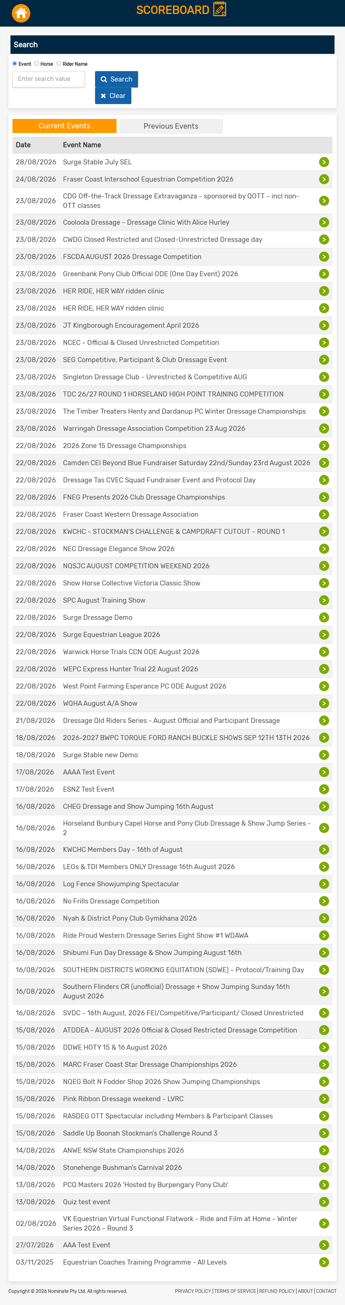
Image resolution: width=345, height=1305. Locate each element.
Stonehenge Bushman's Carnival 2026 (122, 1168)
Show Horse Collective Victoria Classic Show (131, 583)
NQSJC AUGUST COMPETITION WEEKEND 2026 (136, 566)
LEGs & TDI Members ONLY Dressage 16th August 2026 (149, 867)
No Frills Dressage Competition (111, 901)
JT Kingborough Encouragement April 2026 (131, 325)
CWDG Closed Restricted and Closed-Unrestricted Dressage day (162, 239)
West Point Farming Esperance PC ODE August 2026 (144, 686)
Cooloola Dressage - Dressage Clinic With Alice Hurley (146, 222)
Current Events (64, 125)
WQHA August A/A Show (100, 703)
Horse (46, 64)
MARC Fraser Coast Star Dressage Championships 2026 (150, 1064)
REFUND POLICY (277, 1291)
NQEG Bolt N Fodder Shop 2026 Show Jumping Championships (161, 1082)
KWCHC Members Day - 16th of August (123, 850)
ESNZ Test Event (89, 789)
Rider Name (75, 64)
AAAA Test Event (89, 772)
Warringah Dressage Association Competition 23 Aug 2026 (154, 428)
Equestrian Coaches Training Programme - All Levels (145, 1262)
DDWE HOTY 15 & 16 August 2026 (115, 1047)
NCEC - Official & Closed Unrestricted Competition (141, 343)
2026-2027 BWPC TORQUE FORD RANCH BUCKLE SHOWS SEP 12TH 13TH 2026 (186, 738)
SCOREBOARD (174, 10)
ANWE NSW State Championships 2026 (123, 1150)
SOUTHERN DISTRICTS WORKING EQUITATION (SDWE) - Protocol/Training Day (183, 970)
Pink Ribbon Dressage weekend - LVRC (123, 1099)
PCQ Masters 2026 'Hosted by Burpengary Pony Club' (145, 1185)
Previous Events (171, 126)
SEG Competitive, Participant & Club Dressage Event (145, 360)
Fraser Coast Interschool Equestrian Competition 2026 (148, 179)
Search (119, 79)
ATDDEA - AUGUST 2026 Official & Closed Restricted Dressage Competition (180, 1030)
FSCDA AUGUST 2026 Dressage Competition (132, 257)
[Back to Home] (21, 13)
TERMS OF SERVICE (235, 1291)
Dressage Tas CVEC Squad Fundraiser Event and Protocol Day (159, 480)
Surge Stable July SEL (97, 162)
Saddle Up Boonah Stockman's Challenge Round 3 (140, 1133)
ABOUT (305, 1291)
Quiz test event (87, 1202)
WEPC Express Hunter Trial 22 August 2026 (130, 669)
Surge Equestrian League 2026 (111, 635)
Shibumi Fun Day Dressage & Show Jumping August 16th (152, 953)
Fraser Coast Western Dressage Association (130, 514)
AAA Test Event (87, 1245)
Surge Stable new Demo (100, 755)
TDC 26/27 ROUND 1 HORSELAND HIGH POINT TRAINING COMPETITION (173, 394)
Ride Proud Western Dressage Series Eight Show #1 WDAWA (155, 935)
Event (25, 64)
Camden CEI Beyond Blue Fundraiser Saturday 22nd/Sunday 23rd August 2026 (186, 463)
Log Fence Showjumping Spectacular (121, 884)
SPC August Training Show (104, 600)
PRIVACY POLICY (193, 1291)
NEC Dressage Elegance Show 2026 (119, 549)
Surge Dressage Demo (97, 617)
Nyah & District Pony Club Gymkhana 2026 (130, 918)
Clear (116, 96)
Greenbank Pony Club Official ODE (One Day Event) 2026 (150, 274)
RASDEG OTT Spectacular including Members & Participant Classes (168, 1116)
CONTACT (326, 1291)
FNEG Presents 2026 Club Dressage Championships (144, 497)
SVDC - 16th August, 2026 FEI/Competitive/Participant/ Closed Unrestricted (183, 1013)
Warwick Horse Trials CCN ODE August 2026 (131, 652)
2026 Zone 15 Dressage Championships (124, 446)
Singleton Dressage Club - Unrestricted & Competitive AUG (155, 377)
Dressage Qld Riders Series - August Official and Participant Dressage (171, 721)
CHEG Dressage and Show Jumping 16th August (138, 806)
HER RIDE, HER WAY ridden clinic (113, 291)
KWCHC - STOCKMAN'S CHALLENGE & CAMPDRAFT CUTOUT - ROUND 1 (174, 532)
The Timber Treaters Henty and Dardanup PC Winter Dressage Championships (184, 411)
